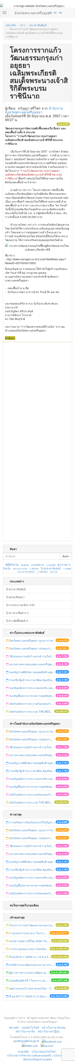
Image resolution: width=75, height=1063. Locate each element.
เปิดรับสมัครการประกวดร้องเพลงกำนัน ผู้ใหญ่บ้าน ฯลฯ (41, 704)
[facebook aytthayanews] (52, 1041)
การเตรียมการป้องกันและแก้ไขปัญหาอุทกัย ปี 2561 (39, 822)
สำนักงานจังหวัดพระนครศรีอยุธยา (34, 109)
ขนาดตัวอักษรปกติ (42, 12)
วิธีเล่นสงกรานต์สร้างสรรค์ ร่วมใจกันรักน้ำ (34, 656)
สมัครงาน (11, 564)
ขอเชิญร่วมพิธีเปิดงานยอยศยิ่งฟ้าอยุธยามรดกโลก (38, 672)
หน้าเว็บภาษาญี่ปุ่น (49, 1031)
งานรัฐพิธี (67, 568)
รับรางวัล (54, 571)
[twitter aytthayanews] (30, 1045)
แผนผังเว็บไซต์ (30, 1027)
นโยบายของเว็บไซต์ (44, 1051)
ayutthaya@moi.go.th (26, 1041)
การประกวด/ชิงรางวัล (22, 605)
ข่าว (22, 25)
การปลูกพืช (51, 565)
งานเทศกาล (37, 565)
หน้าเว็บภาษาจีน (25, 1031)
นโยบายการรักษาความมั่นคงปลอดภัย (29, 1055)
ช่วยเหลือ (23, 1051)
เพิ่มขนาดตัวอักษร (46, 12)
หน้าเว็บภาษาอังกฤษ (53, 1027)
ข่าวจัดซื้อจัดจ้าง (18, 621)
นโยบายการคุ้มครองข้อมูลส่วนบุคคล (45, 1057)
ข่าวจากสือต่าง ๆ (18, 613)
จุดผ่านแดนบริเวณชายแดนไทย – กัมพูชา (33, 988)
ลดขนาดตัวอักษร (38, 12)
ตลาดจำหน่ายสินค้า (26, 571)
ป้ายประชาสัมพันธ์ (51, 568)
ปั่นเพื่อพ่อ (25, 565)
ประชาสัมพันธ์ (38, 25)
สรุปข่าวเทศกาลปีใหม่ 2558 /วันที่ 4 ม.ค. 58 (35, 941)
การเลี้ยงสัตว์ (42, 571)
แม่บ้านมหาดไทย (20, 568)
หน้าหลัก (11, 25)
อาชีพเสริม (34, 568)
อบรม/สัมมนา (17, 597)
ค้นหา (65, 556)
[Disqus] (37, 394)
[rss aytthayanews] (47, 1045)
